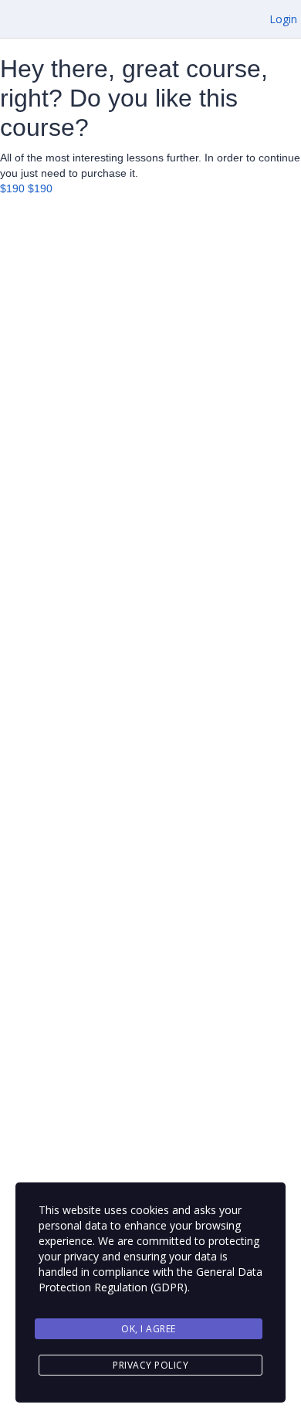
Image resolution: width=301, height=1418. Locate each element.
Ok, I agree (148, 1328)
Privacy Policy (150, 1365)
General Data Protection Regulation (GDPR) (150, 1279)
